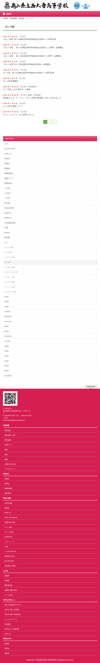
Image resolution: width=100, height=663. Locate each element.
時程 (6, 450)
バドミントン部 (9, 277)
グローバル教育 (8, 532)
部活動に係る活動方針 (10, 517)
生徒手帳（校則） (11, 566)
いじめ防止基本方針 (10, 551)
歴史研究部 (8, 336)
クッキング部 (8, 247)
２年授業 (7, 193)
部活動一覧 (7, 512)
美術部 (6, 356)
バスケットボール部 (10, 272)
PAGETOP (91, 386)
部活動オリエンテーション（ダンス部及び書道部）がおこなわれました (32, 98)
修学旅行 (7, 232)
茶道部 (6, 361)
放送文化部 (8, 321)
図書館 (7, 168)
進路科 (7, 653)
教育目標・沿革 (10, 435)
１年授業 (7, 188)
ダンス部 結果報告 (10, 81)
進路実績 (8, 493)
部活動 (7, 237)
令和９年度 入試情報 (12, 610)
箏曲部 (6, 351)
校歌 (6, 454)
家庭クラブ (9, 178)
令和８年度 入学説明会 (13, 614)
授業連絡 (8, 183)
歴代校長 (8, 440)
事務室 (7, 644)
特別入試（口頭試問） (12, 629)
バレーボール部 (9, 282)
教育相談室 (8, 585)
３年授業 (7, 198)
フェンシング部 (9, 287)
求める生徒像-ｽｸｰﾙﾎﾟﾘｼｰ (13, 605)
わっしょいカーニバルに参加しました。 (19, 115)
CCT (6, 144)
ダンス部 (22, 36)
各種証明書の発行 (11, 590)
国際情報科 (9, 173)
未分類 (7, 203)
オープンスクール (11, 619)
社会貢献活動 (32, 86)
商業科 (7, 163)
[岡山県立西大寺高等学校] (46, 6)
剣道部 (6, 301)
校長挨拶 (8, 430)
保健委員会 (8, 213)
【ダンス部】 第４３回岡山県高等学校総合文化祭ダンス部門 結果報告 (33, 47)
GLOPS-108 (9, 149)
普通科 (7, 479)
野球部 (6, 371)
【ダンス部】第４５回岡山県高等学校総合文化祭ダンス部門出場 (29, 39)
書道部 (30, 95)
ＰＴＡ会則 (8, 595)
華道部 (6, 366)
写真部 (6, 297)
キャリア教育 (8, 527)
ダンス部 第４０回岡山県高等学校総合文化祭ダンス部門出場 (28, 73)
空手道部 (7, 341)
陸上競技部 (8, 376)
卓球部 (6, 306)
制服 (6, 459)
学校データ (8, 445)
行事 (6, 228)
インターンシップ (9, 541)
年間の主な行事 (10, 464)
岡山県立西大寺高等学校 (46, 660)
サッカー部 (8, 252)
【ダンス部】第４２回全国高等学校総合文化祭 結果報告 (26, 64)
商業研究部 (8, 316)
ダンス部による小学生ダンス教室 (16, 89)
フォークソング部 (10, 292)
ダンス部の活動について (13, 106)
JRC (5, 242)
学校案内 (8, 624)
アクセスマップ (10, 469)
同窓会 (7, 159)
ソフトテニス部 (9, 257)
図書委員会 (8, 218)
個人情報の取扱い (9, 561)
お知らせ (8, 154)
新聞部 (6, 326)
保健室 (7, 580)
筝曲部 (6, 346)
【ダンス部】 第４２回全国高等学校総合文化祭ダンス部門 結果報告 (32, 56)
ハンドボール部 (9, 267)
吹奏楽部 (7, 311)
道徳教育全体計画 (9, 556)
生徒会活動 (37, 95)
